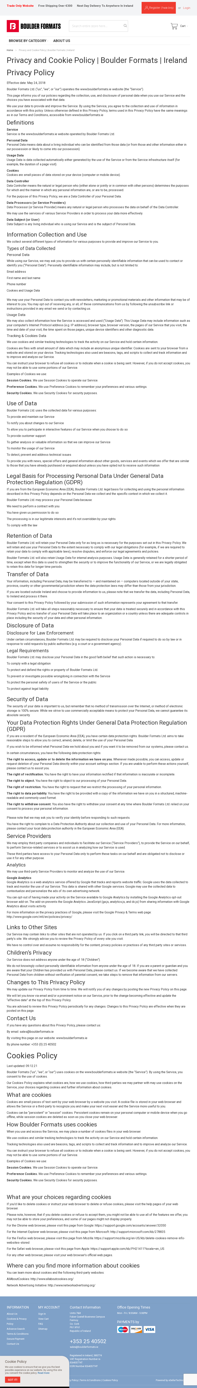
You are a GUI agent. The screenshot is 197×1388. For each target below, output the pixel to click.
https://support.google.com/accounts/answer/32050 (130, 1225)
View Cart (43, 1318)
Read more (43, 1373)
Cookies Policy (110, 1380)
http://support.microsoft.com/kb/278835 (137, 1232)
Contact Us (13, 1343)
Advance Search (16, 1328)
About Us (12, 1313)
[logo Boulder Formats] (34, 26)
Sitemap (43, 1328)
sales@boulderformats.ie (84, 1346)
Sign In (42, 1313)
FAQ (40, 1323)
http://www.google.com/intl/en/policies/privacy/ (39, 917)
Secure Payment (15, 1338)
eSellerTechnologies (179, 1380)
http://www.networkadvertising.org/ (71, 1285)
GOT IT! (12, 1379)
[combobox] (98, 26)
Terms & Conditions (17, 1333)
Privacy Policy (70, 1380)
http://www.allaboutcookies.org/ (52, 1279)
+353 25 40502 (88, 1341)
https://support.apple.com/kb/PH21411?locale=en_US (127, 1249)
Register (161, 7)
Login (186, 8)
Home (10, 50)
